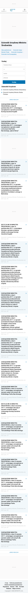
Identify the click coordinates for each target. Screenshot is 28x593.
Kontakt (21, 586)
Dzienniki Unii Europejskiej (8, 54)
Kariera (12, 586)
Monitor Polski (5, 52)
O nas (6, 583)
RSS (17, 586)
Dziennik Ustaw (17, 50)
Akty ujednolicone (6, 50)
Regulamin (6, 586)
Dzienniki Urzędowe (16, 52)
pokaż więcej (13, 552)
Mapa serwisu (16, 588)
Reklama (8, 588)
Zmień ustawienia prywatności (13, 585)
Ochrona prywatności (15, 583)
